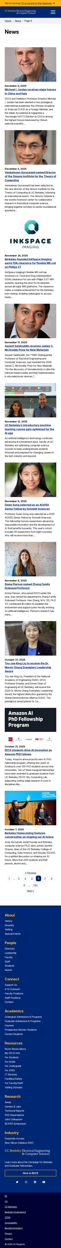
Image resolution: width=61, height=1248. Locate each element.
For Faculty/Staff (14, 1083)
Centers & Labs (13, 1106)
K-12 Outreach (12, 989)
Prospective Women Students (21, 1029)
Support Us (11, 984)
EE (6, 1196)
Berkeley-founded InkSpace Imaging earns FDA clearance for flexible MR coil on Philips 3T (30, 263)
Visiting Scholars (13, 1087)
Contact (9, 1001)
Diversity (9, 925)
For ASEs (10, 1070)
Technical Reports (14, 1110)
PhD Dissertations (14, 1115)
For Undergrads (13, 1065)
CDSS (7, 1217)
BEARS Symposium (15, 1123)
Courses (9, 1025)
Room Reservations (15, 1048)
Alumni (8, 970)
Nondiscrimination (14, 1228)
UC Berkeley (11, 1207)
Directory (10, 948)
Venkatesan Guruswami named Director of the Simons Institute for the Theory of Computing (30, 176)
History (8, 920)
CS (6, 1201)
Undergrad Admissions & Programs (23, 1016)
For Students (12, 1057)
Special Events (13, 933)
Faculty (9, 957)
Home (8, 20)
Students (9, 965)
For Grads (10, 1061)
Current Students (14, 1034)
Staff (7, 961)
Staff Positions (13, 997)
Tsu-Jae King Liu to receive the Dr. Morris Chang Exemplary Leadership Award (28, 667)
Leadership (10, 952)
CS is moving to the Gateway (36, 3)
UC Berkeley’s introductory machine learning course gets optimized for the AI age (29, 429)
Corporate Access (14, 1138)
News (18, 20)
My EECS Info (12, 1053)
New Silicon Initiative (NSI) (19, 1142)
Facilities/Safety (13, 1078)
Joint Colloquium (13, 1119)
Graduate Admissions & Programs (23, 1021)
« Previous (31, 872)
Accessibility (11, 1223)
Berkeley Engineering (15, 1212)
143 (35, 885)
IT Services (11, 1074)
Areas (8, 1102)
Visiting (8, 929)
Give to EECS (30, 1173)
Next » (31, 890)
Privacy (8, 1233)
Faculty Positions (14, 993)
